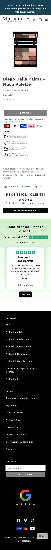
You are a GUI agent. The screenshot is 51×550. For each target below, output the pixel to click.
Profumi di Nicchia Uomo (18, 361)
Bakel (8, 324)
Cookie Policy (12, 427)
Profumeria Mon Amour (22, 538)
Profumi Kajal (12, 379)
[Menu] (46, 19)
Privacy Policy (12, 420)
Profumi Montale (14, 332)
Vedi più (25, 278)
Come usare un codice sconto (21, 398)
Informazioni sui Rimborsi (19, 442)
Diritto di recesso (14, 412)
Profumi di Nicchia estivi (18, 354)
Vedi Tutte (25, 294)
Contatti (9, 449)
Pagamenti (11, 405)
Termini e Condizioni (16, 434)
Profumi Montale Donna (18, 346)
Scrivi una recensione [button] (25, 210)
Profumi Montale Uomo (17, 339)
